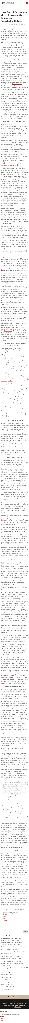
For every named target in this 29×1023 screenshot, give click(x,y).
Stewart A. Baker (5, 949)
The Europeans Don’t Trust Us (9, 947)
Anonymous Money (6, 958)
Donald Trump (5, 982)
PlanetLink (18, 1007)
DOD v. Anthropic (6, 961)
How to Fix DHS (5, 956)
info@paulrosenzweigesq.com (15, 1005)
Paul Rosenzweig (6, 24)
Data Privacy (4, 979)
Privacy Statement (13, 997)
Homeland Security (6, 987)
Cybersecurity (22, 24)
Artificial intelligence (6, 974)
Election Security (5, 984)
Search (26, 931)
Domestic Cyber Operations (9, 968)
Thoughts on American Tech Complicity (12, 963)
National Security (6, 989)
